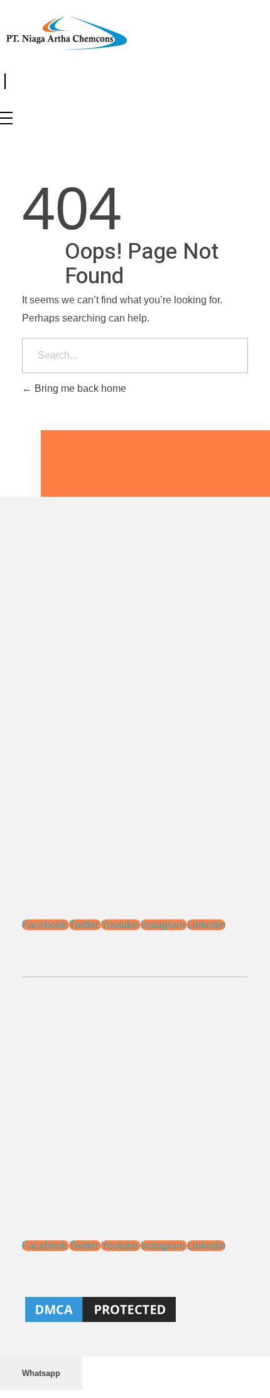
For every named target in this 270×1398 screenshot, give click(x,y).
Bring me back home (79, 388)
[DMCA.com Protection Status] (135, 1309)
